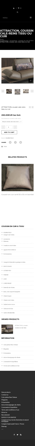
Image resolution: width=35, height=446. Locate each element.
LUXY (5, 279)
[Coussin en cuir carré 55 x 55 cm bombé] (17, 177)
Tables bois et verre (9, 304)
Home (2, 39)
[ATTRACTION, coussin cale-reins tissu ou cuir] (9, 91)
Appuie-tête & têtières (9, 249)
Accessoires (6, 239)
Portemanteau (7, 254)
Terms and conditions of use (11, 365)
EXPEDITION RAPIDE (8, 417)
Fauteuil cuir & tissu (9, 287)
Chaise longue (7, 296)
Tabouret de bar (8, 308)
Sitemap (4, 426)
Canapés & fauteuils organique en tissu (14, 262)
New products (6, 392)
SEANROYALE (7, 232)
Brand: (3, 138)
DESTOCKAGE (7, 266)
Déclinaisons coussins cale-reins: (11, 118)
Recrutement (5, 415)
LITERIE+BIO (7, 270)
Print (5, 146)
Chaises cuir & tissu (8, 300)
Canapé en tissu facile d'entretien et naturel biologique (15, 420)
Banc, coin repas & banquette (11, 291)
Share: (3, 142)
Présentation (7, 353)
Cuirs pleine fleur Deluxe (10, 344)
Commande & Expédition (10, 361)
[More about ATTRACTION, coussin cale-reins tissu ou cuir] (7, 329)
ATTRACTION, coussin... (21, 325)
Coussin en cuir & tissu (9, 245)
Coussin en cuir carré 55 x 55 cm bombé (17, 194)
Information (7, 338)
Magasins (6, 349)
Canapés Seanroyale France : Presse (12, 424)
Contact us (4, 395)
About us (4, 412)
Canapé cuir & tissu (8, 234)
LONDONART (7, 283)
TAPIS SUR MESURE (9, 313)
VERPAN (5, 275)
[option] (17, 181)
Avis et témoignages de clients (11, 357)
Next (32, 91)
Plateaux (5, 241)
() (20, 8)
